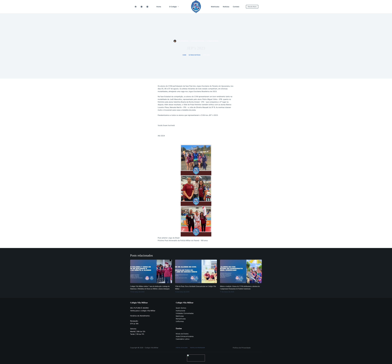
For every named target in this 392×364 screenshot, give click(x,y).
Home (158, 7)
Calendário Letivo (182, 339)
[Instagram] (142, 7)
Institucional (180, 311)
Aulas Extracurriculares (185, 336)
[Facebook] (136, 7)
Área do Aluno (252, 6)
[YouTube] (147, 7)
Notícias (226, 7)
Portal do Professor (197, 347)
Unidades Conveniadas (185, 313)
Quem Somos (181, 308)
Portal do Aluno (182, 347)
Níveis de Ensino (182, 334)
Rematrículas (181, 319)
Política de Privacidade (242, 348)
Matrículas (215, 7)
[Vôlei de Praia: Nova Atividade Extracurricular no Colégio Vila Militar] (196, 271)
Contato (236, 7)
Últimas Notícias (212, 41)
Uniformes (180, 321)
